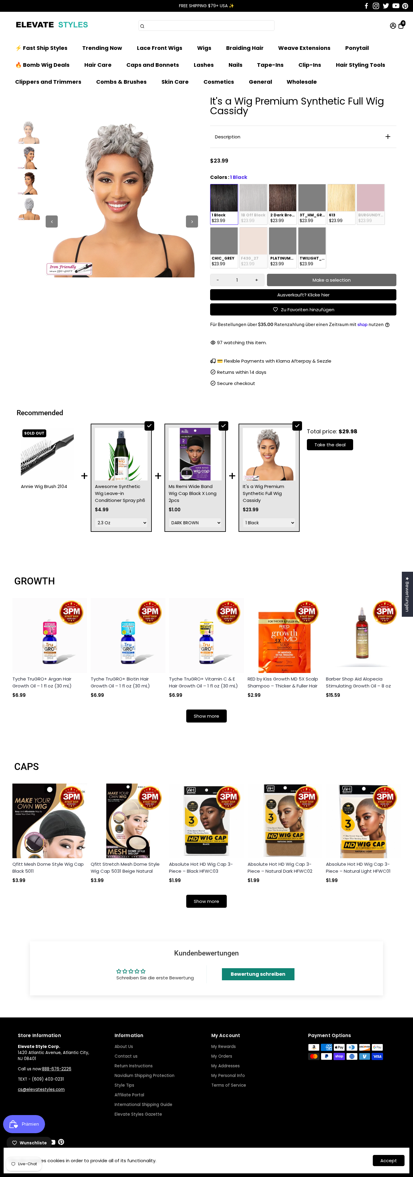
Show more (206, 716)
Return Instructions (134, 1066)
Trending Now (102, 48)
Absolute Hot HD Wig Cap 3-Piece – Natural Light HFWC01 (358, 867)
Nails (235, 65)
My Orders (221, 1056)
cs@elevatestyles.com (41, 1089)
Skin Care (175, 82)
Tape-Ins (270, 65)
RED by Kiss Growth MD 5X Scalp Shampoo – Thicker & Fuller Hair (283, 682)
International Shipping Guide (143, 1104)
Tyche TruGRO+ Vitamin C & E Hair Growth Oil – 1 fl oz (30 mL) (203, 682)
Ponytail (357, 48)
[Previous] (52, 221)
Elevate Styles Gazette (138, 1114)
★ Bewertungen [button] (407, 594)
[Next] (192, 221)
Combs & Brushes (121, 82)
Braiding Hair (245, 48)
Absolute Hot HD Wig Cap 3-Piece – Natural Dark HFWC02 (280, 867)
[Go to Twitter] (386, 6)
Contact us (126, 1056)
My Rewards (223, 1046)
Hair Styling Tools (360, 65)
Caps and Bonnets (152, 65)
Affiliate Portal (129, 1095)
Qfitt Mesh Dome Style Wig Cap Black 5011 (48, 867)
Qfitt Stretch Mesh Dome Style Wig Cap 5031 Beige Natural (125, 867)
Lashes (204, 65)
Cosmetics (218, 82)
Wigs (204, 48)
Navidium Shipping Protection (144, 1075)
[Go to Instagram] (376, 6)
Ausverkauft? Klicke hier (303, 295)
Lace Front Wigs (159, 48)
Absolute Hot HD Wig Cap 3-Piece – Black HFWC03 (201, 867)
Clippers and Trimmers (48, 82)
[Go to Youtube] (396, 6)
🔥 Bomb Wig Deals (42, 65)
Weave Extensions (304, 48)
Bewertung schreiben (258, 974)
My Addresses (225, 1066)
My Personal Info (228, 1075)
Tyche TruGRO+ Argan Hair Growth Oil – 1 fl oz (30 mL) (42, 682)
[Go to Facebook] (366, 6)
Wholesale (302, 82)
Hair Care (98, 65)
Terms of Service (228, 1085)
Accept (388, 1160)
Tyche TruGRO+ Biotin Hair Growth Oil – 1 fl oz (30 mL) (120, 682)
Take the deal (330, 444)
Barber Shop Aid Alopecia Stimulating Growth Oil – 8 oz (358, 682)
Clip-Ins (309, 65)
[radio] (224, 204)
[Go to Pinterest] (405, 6)
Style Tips (124, 1085)
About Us (124, 1046)
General (260, 82)
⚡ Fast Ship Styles (41, 48)
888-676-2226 (56, 1069)
